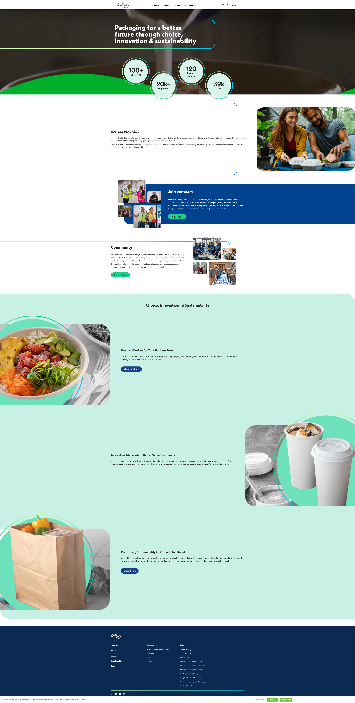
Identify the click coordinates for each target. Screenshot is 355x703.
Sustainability (190, 5)
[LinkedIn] (112, 694)
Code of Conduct (187, 686)
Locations (149, 657)
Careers (177, 5)
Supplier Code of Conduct (190, 677)
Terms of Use (185, 657)
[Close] (352, 700)
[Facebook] (116, 694)
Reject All (272, 699)
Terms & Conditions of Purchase (193, 665)
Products (155, 5)
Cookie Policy (185, 653)
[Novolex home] (116, 636)
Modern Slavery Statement (191, 669)
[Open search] (223, 5)
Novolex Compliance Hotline (157, 649)
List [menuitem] (235, 5)
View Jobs (177, 216)
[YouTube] (120, 694)
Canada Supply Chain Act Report (193, 682)
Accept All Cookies (286, 699)
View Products (131, 369)
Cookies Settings (259, 699)
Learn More (120, 275)
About (166, 5)
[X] (124, 694)
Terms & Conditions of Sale (191, 661)
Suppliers (149, 661)
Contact (114, 666)
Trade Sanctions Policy (189, 673)
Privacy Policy (185, 649)
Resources (150, 653)
